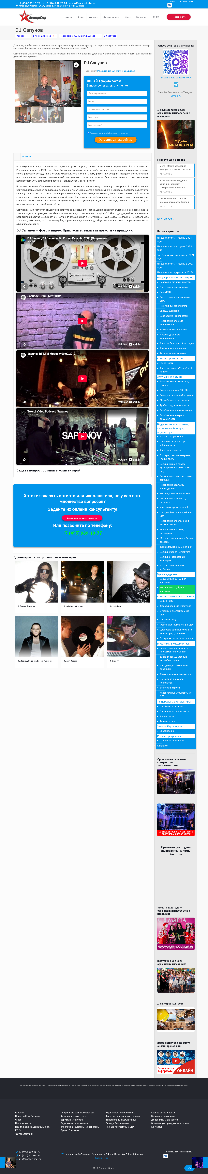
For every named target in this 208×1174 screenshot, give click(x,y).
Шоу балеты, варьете (171, 706)
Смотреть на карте (102, 1158)
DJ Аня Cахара (70, 661)
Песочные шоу (168, 619)
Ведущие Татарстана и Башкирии (172, 558)
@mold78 (176, 95)
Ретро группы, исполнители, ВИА (175, 299)
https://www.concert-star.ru (55, 1085)
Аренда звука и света (163, 1112)
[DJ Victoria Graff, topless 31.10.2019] (200, 1162)
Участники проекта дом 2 (174, 507)
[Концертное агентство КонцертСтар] (32, 17)
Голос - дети (166, 363)
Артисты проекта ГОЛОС (172, 358)
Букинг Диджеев (70, 1130)
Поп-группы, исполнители (174, 287)
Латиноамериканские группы (176, 674)
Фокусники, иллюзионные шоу (176, 624)
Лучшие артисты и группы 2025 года (174, 248)
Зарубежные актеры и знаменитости (172, 417)
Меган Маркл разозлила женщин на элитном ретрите (174, 168)
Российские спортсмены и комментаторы (174, 522)
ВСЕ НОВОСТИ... (166, 219)
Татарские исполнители (173, 353)
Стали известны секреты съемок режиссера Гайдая (174, 200)
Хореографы (167, 716)
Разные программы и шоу (120, 1126)
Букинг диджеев (42, 36)
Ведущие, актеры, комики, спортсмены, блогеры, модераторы (173, 428)
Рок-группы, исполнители (173, 305)
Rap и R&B (165, 292)
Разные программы (169, 736)
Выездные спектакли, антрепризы (172, 531)
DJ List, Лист (115, 606)
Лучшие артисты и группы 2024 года (174, 239)
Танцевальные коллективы (174, 701)
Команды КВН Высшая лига (175, 493)
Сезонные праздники (163, 1116)
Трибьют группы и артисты (174, 405)
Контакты (156, 1126)
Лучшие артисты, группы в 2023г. (175, 272)
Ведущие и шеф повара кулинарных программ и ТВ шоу (175, 468)
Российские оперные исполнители (171, 322)
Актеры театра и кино (172, 436)
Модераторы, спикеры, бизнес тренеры (176, 540)
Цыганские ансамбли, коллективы (172, 681)
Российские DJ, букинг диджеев (77, 36)
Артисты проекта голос (73, 1116)
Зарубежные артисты (170, 377)
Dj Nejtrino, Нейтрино (73, 606)
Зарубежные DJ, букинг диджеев (173, 580)
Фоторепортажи (24, 1133)
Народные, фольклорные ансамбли (173, 667)
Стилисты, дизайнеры (172, 740)
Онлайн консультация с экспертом (82, 518)
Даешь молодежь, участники (176, 546)
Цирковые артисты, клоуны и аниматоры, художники (176, 631)
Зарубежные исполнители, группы (174, 383)
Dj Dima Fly (114, 661)
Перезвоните (179, 17)
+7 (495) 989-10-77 (82, 533)
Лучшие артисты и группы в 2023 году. (175, 265)
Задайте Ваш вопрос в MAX (176, 77)
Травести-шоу (167, 721)
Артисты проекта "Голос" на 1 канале (176, 370)
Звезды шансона (169, 310)
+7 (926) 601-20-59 (56, 3)
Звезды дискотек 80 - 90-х (175, 390)
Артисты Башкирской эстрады (177, 343)
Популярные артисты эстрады (176, 277)
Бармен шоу (166, 600)
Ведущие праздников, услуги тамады (176, 478)
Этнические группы (170, 687)
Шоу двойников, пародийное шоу (175, 514)
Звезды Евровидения (170, 726)
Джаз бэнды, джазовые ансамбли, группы (173, 658)
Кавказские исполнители (173, 329)
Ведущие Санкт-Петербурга (175, 551)
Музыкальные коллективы (173, 643)
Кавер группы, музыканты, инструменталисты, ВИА (174, 650)
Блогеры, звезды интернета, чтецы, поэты (175, 457)
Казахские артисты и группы (175, 282)
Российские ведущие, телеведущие (172, 486)
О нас (18, 1119)
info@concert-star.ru (83, 3)
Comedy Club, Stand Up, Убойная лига (172, 443)
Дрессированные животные (175, 606)
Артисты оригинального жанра (175, 596)
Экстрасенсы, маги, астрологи (176, 638)
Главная (20, 36)
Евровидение (167, 730)
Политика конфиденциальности (32, 1126)
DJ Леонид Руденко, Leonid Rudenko (35, 661)
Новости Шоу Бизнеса (27, 1116)
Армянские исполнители (173, 348)
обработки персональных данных (117, 133)
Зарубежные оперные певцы (176, 410)
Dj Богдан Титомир (26, 606)
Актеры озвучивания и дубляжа (172, 567)
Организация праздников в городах (170, 1123)
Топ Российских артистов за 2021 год (175, 257)
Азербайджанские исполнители (170, 336)
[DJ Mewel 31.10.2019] (8, 1162)
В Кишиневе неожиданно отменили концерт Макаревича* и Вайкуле (173, 184)
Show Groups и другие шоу (174, 400)
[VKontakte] (169, 5)
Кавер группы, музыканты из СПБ (176, 694)
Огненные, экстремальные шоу (174, 612)
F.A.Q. (18, 1130)
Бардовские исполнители (174, 315)
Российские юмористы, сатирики (173, 500)
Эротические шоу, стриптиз (175, 711)
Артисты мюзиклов (170, 450)
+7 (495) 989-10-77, (29, 3)
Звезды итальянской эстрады (176, 395)
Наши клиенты (23, 1123)
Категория (162, 745)
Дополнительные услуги (164, 1119)
